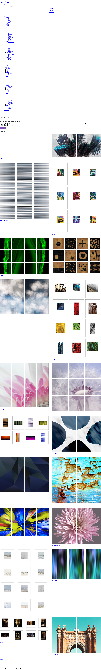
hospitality (8, 81)
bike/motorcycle (11, 54)
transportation (8, 52)
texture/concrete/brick (12, 50)
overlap (7, 74)
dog (9, 35)
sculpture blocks (9, 113)
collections (51, 8)
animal (9, 28)
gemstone (7, 24)
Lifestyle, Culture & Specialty (9, 87)
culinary (7, 88)
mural (7, 26)
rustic (7, 46)
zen (6, 29)
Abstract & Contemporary (8, 16)
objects (9, 60)
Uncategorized (6, 110)
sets (9, 43)
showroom (51, 10)
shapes (9, 21)
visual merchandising (9, 84)
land (9, 38)
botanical (7, 99)
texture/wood (10, 51)
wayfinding (8, 83)
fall (8, 109)
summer (9, 108)
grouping (7, 71)
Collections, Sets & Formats (8, 67)
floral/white (10, 100)
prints (51, 9)
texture (9, 22)
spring (9, 107)
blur (9, 18)
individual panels (11, 42)
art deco (7, 23)
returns (3, 665)
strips (7, 75)
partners (51, 11)
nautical (7, 66)
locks (9, 48)
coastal (7, 63)
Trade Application (52, 13)
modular (7, 70)
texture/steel (10, 49)
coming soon (10, 86)
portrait (9, 39)
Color (1, 125)
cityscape (9, 59)
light (9, 19)
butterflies (10, 34)
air (8, 32)
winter (9, 106)
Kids (5, 111)
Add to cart (3, 128)
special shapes (8, 72)
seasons (7, 105)
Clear (14, 125)
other (7, 76)
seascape (7, 64)
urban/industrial (8, 57)
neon (9, 58)
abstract (7, 17)
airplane (9, 53)
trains (9, 56)
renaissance (8, 94)
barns (9, 47)
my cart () (4, 4)
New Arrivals (6, 15)
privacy (3, 666)
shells (7, 65)
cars (9, 55)
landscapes (8, 104)
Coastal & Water (7, 62)
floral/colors (10, 101)
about (3, 663)
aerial (7, 98)
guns (7, 92)
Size (1, 124)
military (7, 93)
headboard (8, 68)
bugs (9, 33)
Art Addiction (5, 2)
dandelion (10, 102)
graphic (7, 25)
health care (8, 80)
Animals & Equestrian (8, 30)
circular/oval (10, 73)
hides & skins (10, 37)
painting (9, 20)
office (7, 79)
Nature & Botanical (7, 97)
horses (7, 41)
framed (7, 77)
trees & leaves (10, 103)
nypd (7, 96)
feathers (9, 36)
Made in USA (51, 12)
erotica (7, 89)
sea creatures (10, 40)
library (7, 45)
